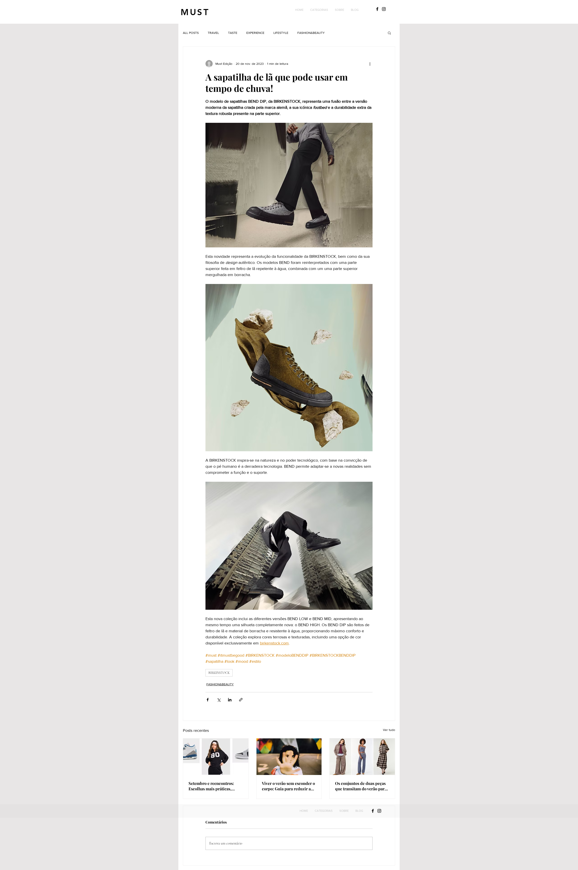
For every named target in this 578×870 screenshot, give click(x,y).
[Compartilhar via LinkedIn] (230, 700)
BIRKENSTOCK (219, 673)
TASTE (232, 33)
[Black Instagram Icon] (383, 9)
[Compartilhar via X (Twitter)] (219, 700)
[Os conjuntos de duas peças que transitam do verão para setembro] (362, 756)
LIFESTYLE (280, 33)
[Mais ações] (370, 63)
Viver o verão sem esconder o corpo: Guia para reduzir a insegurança (288, 786)
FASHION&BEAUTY (311, 33)
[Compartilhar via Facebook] (207, 700)
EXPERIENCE (255, 33)
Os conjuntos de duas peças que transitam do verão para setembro (361, 786)
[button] (319, 10)
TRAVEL (213, 33)
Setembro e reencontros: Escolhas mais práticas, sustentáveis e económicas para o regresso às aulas (213, 786)
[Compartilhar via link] (241, 700)
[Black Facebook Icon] (377, 9)
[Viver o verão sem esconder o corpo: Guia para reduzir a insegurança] (289, 756)
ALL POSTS (191, 33)
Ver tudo (389, 730)
